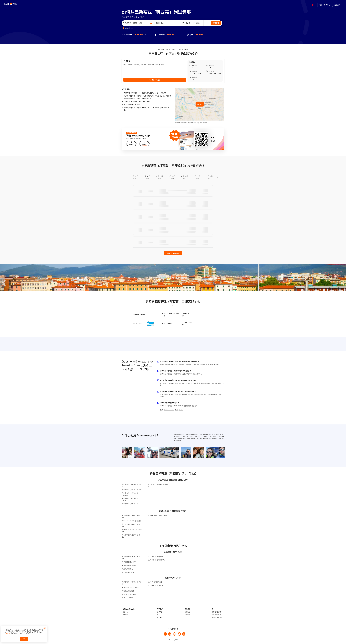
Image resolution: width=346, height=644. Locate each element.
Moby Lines (137, 323)
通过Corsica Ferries (212, 364)
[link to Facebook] (165, 634)
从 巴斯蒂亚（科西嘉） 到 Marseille (130, 494)
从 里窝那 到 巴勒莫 (128, 572)
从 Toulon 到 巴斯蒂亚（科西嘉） (131, 525)
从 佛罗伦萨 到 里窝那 (155, 582)
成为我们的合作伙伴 (217, 617)
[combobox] (136, 23)
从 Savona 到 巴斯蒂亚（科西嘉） (157, 516)
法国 (173, 49)
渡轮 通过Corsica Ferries (202, 383)
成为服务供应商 (216, 614)
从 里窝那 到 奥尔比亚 (129, 562)
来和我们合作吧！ (217, 612)
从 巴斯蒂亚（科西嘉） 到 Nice (132, 490)
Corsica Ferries (139, 315)
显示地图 (199, 104)
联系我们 (125, 614)
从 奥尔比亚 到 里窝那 (129, 594)
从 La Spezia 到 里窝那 (155, 585)
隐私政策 (187, 612)
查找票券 (216, 23)
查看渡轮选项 (156, 80)
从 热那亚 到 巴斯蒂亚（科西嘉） (131, 536)
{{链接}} (7, 634)
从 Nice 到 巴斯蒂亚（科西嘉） (132, 521)
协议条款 (187, 614)
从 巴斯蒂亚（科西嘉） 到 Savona (130, 499)
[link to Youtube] (184, 634)
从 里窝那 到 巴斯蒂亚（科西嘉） (131, 516)
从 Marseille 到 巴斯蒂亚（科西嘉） (132, 531)
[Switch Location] (151, 23)
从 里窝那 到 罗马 (127, 569)
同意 (24, 639)
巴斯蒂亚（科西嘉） (164, 49)
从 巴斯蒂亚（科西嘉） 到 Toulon (130, 505)
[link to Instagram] (174, 634)
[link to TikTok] (179, 634)
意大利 (185, 49)
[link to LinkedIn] (169, 634)
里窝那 (180, 49)
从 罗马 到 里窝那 (127, 598)
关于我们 (159, 612)
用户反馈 (159, 617)
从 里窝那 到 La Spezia (155, 557)
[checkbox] (123, 28)
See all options (173, 253)
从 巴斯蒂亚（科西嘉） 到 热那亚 (158, 485)
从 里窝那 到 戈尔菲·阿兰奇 (156, 560)
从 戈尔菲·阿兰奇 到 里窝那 (130, 587)
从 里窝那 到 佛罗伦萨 (129, 565)
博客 (158, 614)
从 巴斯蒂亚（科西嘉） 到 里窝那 (131, 485)
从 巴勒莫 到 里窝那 (128, 591)
